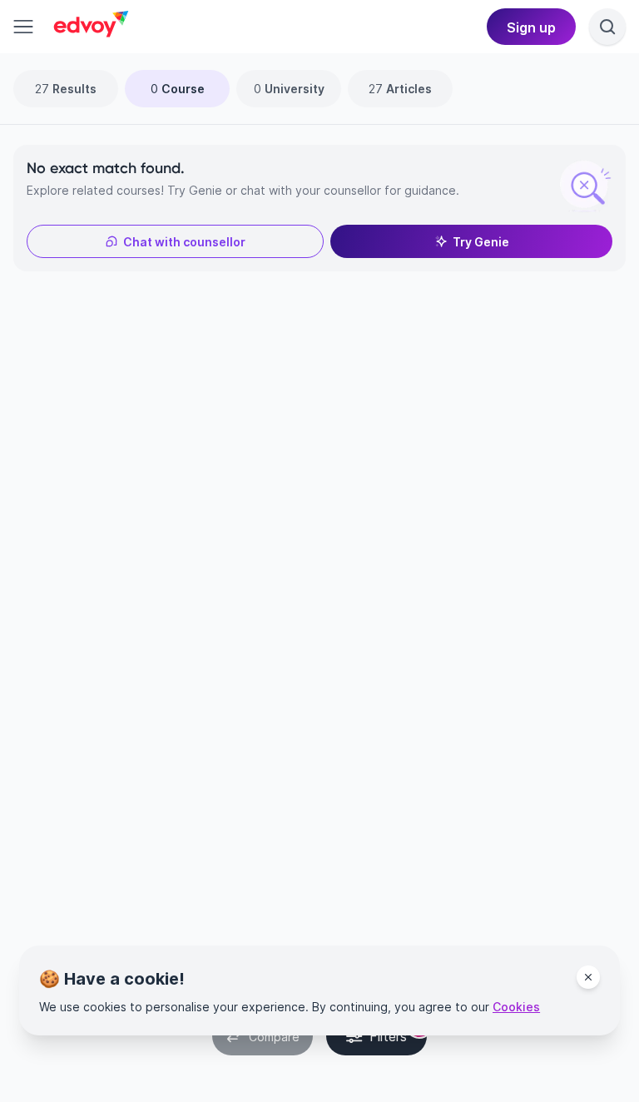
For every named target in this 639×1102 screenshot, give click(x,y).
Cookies (516, 1007)
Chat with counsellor (184, 242)
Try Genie (481, 242)
